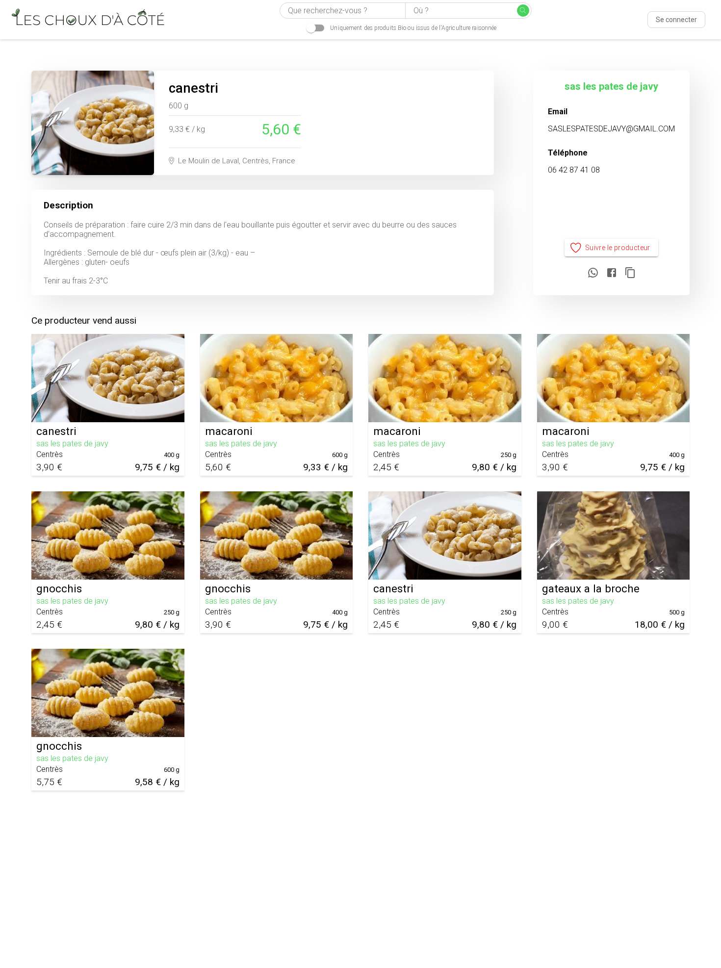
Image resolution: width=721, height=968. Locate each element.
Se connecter (676, 20)
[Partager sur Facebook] (611, 273)
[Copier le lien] (630, 273)
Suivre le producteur (617, 248)
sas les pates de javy (611, 86)
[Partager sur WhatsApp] (593, 273)
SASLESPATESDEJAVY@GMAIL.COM (611, 128)
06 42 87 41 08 (574, 170)
